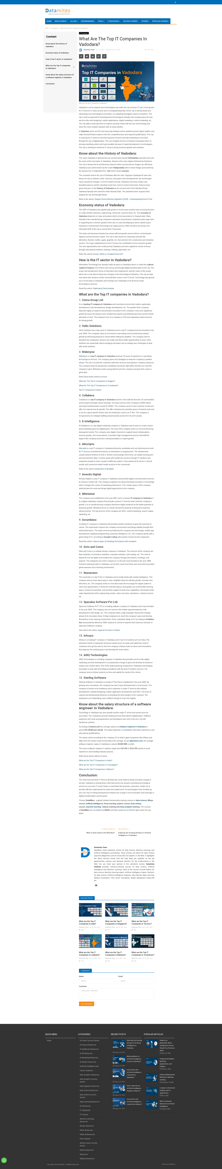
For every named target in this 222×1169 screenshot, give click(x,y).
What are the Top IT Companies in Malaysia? (115, 953)
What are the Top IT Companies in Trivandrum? (143, 953)
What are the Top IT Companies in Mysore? (96, 769)
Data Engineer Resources (89, 1086)
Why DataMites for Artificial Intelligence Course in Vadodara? (134, 1058)
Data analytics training (130, 807)
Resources (84, 1154)
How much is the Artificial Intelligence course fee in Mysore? (134, 1101)
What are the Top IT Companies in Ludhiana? (89, 953)
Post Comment (86, 1004)
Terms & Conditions (168, 1164)
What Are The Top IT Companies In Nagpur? (97, 381)
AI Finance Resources (88, 1045)
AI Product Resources (88, 1062)
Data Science (60, 21)
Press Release (85, 1139)
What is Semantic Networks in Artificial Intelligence (167, 1105)
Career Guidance (86, 1070)
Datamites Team (89, 50)
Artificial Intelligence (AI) (89, 1066)
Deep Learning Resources (90, 1102)
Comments (85, 971)
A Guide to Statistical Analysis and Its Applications (167, 1091)
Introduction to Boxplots (104, 469)
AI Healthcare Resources (89, 1049)
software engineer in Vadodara (132, 727)
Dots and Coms (85, 551)
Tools (100, 21)
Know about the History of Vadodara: (56, 44)
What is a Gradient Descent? (111, 254)
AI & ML (73, 21)
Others (145, 21)
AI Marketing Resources (89, 1058)
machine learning (93, 807)
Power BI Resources (87, 1134)
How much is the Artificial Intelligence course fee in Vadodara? (134, 1073)
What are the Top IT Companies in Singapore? (116, 922)
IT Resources (113, 21)
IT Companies (54, 28)
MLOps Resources (87, 1126)
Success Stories (130, 21)
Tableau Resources (87, 1158)
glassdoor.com (136, 741)
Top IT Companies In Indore (90, 390)
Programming (87, 21)
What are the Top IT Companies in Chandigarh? (98, 765)
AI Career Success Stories (89, 1040)
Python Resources (87, 1150)
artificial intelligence (94, 804)
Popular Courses (160, 21)
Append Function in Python (109, 630)
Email (120, 976)
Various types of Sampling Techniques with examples (114, 541)
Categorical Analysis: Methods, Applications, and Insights (167, 1064)
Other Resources (86, 1130)
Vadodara (107, 161)
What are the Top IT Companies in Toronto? (142, 922)
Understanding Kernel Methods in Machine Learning (167, 1078)
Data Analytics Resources (89, 1075)
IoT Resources (85, 1106)
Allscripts (82, 448)
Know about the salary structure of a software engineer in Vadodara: (60, 75)
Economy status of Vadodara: (57, 53)
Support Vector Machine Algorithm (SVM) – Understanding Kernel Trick (123, 199)
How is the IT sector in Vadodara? (59, 59)
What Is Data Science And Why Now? (100, 833)
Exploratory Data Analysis (103, 288)
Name (81, 976)
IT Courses (84, 1114)
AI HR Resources (86, 1053)
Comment (83, 986)
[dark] (175, 2)
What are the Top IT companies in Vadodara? (60, 66)
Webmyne (83, 356)
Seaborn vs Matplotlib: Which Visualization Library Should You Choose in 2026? (167, 1047)
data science (141, 800)
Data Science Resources (89, 1090)
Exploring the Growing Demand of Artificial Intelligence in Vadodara (134, 834)
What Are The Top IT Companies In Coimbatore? (99, 386)
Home (49, 21)
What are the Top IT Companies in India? (95, 760)
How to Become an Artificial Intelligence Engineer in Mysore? (134, 1088)
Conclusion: (50, 84)
